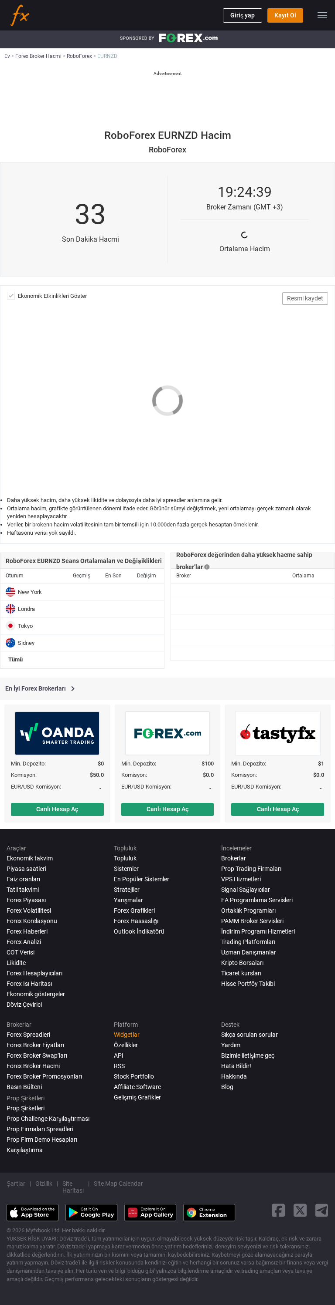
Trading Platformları (248, 941)
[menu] (322, 15)
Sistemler (126, 868)
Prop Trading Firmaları (251, 868)
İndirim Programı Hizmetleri (258, 931)
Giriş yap (242, 15)
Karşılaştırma (25, 1150)
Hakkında (234, 1076)
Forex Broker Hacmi (33, 1065)
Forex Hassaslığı (136, 920)
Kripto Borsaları (242, 962)
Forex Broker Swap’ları (37, 1055)
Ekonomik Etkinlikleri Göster (52, 296)
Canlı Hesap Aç (57, 809)
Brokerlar (233, 858)
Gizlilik (43, 1183)
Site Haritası (73, 1187)
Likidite (16, 962)
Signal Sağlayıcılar (245, 889)
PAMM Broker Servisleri (252, 920)
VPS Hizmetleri (241, 879)
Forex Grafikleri (134, 910)
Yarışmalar (128, 900)
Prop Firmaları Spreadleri (40, 1129)
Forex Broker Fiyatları (35, 1045)
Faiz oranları (23, 879)
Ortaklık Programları (248, 910)
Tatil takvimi (23, 889)
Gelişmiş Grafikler (137, 1097)
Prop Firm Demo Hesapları (42, 1139)
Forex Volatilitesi (29, 910)
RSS (119, 1065)
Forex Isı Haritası (29, 983)
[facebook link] (278, 1210)
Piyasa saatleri (26, 868)
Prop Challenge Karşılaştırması (48, 1118)
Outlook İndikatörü (139, 931)
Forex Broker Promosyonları (44, 1076)
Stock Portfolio (134, 1076)
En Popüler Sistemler (141, 879)
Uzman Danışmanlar (248, 952)
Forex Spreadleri (28, 1034)
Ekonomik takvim (30, 858)
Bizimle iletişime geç (247, 1055)
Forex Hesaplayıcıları (34, 973)
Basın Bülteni (24, 1086)
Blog (227, 1086)
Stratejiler (127, 889)
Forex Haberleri (27, 931)
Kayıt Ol (285, 15)
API (118, 1055)
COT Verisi (20, 952)
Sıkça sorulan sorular (249, 1034)
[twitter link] (300, 1210)
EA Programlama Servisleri (257, 900)
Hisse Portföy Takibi (248, 983)
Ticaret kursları (241, 973)
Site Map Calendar (118, 1183)
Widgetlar (127, 1034)
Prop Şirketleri (25, 1108)
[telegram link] (321, 1210)
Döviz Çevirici (24, 1004)
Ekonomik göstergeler (36, 994)
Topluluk (125, 858)
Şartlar (16, 1183)
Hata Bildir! (236, 1065)
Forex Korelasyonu (32, 920)
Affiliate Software (137, 1086)
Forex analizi (24, 941)
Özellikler (126, 1045)
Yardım (230, 1045)
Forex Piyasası (26, 900)
